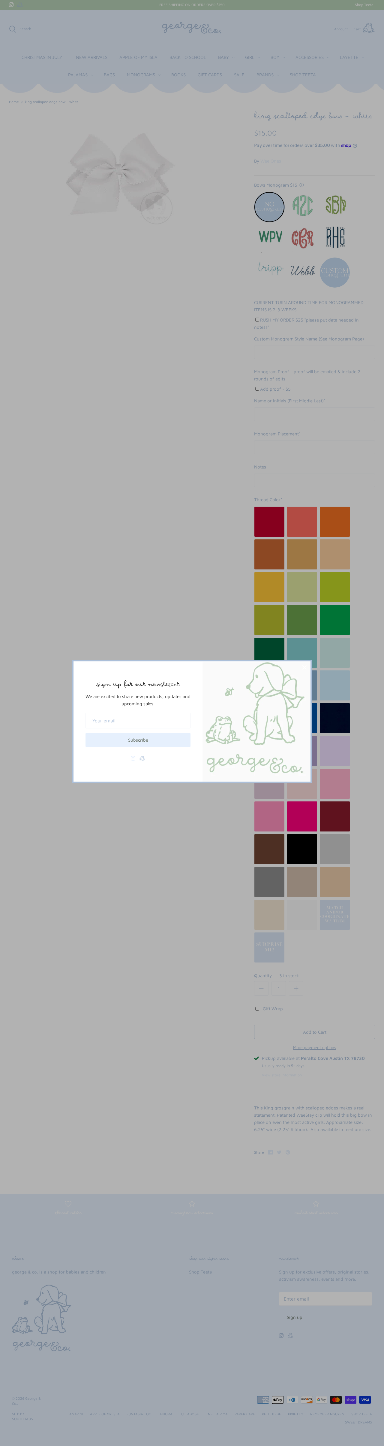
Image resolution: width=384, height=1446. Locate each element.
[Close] (304, 667)
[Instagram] (133, 758)
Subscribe (138, 740)
